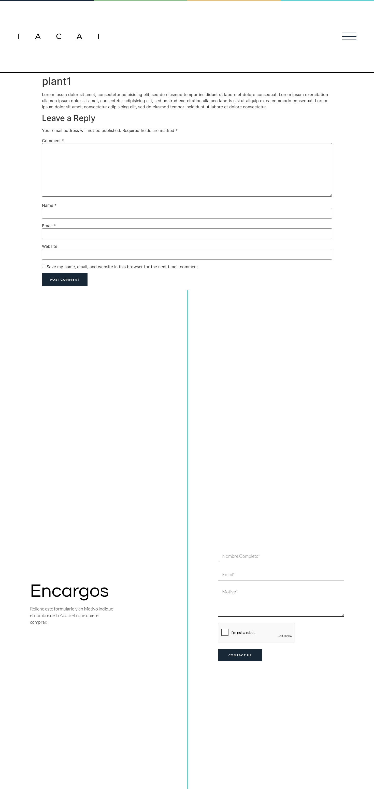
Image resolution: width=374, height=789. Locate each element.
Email (49, 226)
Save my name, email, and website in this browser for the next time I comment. (123, 267)
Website (49, 246)
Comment (53, 141)
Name (49, 205)
